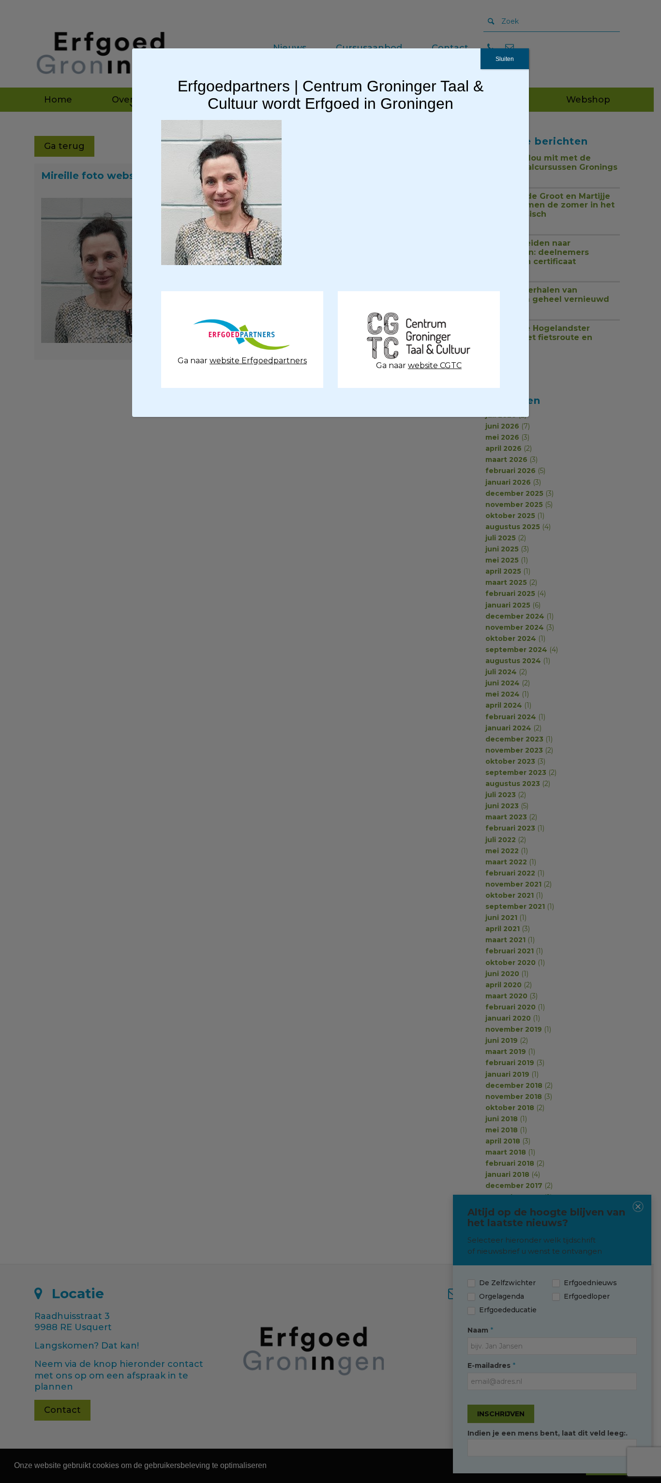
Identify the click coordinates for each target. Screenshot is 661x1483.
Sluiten (505, 59)
